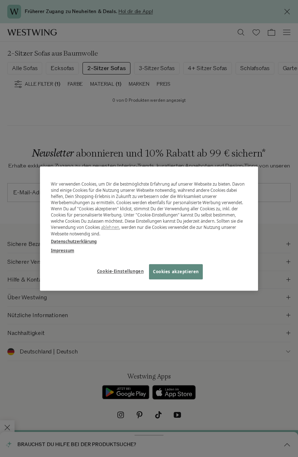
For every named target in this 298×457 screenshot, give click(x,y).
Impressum (62, 250)
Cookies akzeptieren (176, 271)
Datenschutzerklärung (74, 241)
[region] (149, 228)
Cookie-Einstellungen (120, 271)
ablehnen (110, 227)
